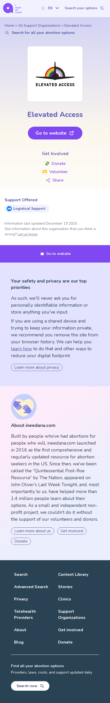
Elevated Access (78, 25)
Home (9, 25)
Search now (27, 686)
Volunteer (55, 172)
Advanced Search (31, 587)
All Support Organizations (39, 25)
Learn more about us (32, 531)
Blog (19, 642)
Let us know (28, 234)
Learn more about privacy (36, 367)
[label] (49, 8)
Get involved (72, 531)
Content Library (73, 574)
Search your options (81, 8)
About (20, 630)
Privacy (21, 599)
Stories (65, 587)
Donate (55, 163)
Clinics (64, 599)
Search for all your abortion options (43, 32)
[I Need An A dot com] (12, 8)
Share (57, 180)
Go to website (51, 133)
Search (21, 574)
